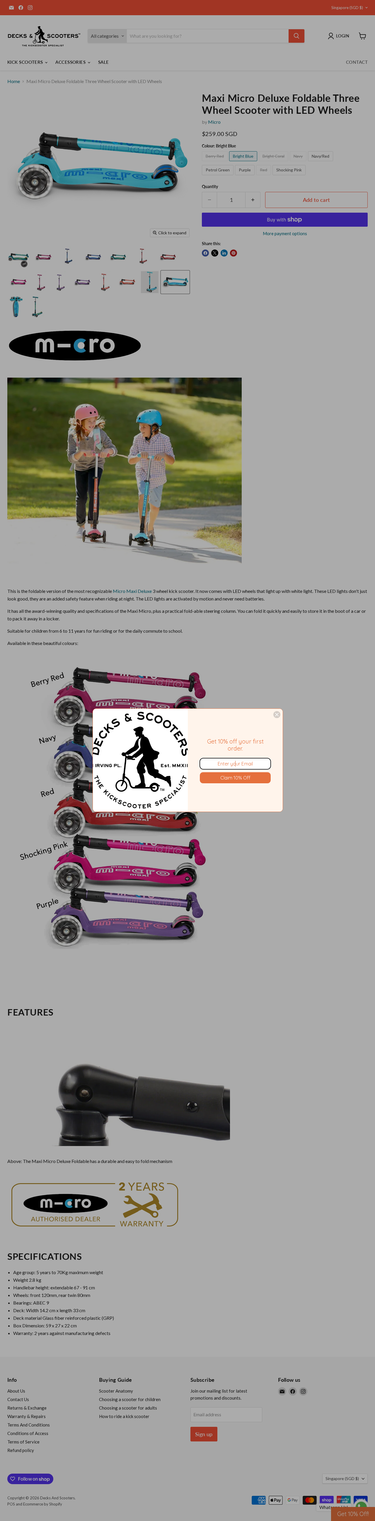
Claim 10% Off (235, 778)
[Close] (276, 714)
